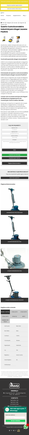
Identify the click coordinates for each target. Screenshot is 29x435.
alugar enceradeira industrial (22, 22)
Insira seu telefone (10, 415)
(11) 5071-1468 (15, 402)
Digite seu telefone (14, 135)
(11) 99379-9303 (15, 404)
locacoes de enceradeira (15, 22)
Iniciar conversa (15, 420)
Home (2, 15)
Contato (3, 19)
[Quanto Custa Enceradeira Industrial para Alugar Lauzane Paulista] (4, 39)
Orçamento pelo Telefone (14, 158)
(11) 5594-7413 (15, 400)
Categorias (9, 22)
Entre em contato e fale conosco (14, 8)
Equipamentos (17, 15)
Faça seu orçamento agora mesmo (14, 5)
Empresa (8, 15)
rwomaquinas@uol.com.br (15, 406)
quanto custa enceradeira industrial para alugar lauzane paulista (4, 24)
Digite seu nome (14, 127)
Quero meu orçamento (14, 177)
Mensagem (14, 139)
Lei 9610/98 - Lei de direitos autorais (15, 376)
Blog (24, 15)
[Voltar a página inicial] (14, 12)
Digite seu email (14, 131)
